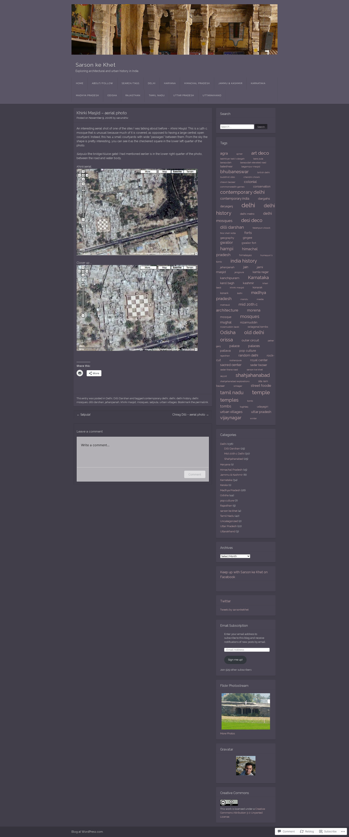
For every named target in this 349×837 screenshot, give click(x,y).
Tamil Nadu (157, 95)
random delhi (248, 355)
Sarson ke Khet (96, 65)
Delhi (152, 83)
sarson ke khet (255, 369)
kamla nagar (261, 272)
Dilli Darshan (121, 398)
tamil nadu (231, 392)
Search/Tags (130, 83)
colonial (250, 182)
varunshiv (122, 117)
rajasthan (225, 355)
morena (253, 310)
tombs (225, 406)
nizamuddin (248, 322)
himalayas (245, 255)
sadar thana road (229, 369)
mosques (142, 402)
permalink (202, 402)
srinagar (237, 386)
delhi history (184, 398)
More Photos (227, 733)
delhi (172, 398)
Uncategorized (229, 521)
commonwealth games (232, 187)
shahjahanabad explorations (234, 381)
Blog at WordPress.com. (87, 831)
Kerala (224, 485)
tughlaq (244, 406)
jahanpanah (112, 402)
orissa (226, 340)
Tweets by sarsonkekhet (234, 609)
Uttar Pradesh (183, 95)
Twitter (225, 601)
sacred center (231, 365)
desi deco (251, 220)
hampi (226, 248)
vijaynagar (230, 417)
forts (248, 233)
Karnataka (258, 83)
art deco (260, 153)
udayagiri (262, 406)
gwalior (226, 242)
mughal (225, 322)
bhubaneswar (234, 171)
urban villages (168, 402)
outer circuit (250, 340)
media (260, 299)
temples (229, 400)
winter (253, 418)
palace (234, 346)
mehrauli (225, 304)
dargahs (264, 198)
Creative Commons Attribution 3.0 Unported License (242, 812)
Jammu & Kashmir (230, 83)
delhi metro (247, 213)
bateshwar (226, 166)
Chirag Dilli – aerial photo (190, 414)
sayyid (223, 376)
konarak (257, 287)
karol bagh (227, 283)
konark (224, 293)
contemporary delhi (156, 398)
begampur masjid (250, 166)
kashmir (248, 283)
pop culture (247, 350)
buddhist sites (227, 177)
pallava (225, 350)
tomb (250, 400)
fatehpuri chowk (261, 227)
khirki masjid (128, 402)
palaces (254, 346)
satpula (153, 402)
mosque (225, 317)
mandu (244, 299)
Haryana (170, 83)
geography (227, 237)
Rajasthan (132, 95)
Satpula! (83, 414)
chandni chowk (252, 177)
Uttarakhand (212, 95)
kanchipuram (229, 278)
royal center (259, 360)
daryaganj (226, 206)
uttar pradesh (261, 412)
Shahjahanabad (233, 458)
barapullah (225, 162)
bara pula (258, 158)
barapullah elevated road (253, 162)
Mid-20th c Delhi (234, 453)
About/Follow (102, 83)
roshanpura (235, 360)
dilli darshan (96, 402)
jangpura (239, 272)
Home (79, 83)
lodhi (239, 293)
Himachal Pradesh (197, 83)
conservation (261, 186)
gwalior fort (249, 242)
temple (261, 392)
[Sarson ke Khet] (174, 29)
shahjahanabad (252, 375)
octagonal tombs (258, 326)
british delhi (263, 172)
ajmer (240, 154)
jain (245, 267)
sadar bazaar (258, 365)
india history (243, 261)
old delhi (254, 332)
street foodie (261, 386)
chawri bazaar (227, 182)
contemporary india (234, 198)
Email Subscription (234, 625)
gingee (247, 237)
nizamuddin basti (229, 326)
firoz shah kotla (228, 233)
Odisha (112, 95)
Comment (194, 474)
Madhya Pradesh (87, 95)
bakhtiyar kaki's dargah (232, 158)
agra (224, 153)
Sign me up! (235, 659)
